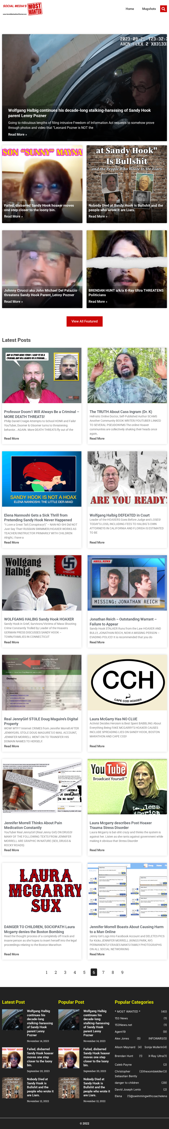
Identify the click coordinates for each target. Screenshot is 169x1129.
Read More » (17, 134)
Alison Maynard (125, 1047)
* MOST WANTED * (127, 1011)
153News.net (123, 1025)
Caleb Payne (123, 1064)
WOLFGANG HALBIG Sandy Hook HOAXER (39, 619)
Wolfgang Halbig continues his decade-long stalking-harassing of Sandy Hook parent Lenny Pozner (40, 1023)
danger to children (127, 1082)
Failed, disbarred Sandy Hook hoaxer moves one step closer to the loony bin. (40, 1057)
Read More (11, 438)
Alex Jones (122, 1038)
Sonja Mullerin (153, 1047)
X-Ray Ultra (156, 1056)
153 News (121, 1018)
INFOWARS (156, 1038)
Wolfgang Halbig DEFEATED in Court (120, 515)
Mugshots (149, 9)
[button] (163, 8)
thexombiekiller (153, 1071)
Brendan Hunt (124, 1056)
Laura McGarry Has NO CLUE (113, 719)
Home (130, 9)
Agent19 (120, 1031)
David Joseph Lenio (128, 1089)
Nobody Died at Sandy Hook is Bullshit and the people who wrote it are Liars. (40, 1087)
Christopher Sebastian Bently (126, 1074)
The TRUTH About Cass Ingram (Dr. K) (121, 412)
